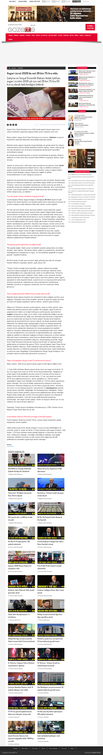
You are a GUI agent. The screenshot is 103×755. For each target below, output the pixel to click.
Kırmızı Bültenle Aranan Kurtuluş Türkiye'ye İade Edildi (81, 180)
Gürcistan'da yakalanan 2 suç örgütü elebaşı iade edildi (87, 90)
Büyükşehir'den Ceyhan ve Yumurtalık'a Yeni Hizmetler (86, 84)
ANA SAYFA (12, 1)
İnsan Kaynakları (53, 748)
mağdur (10, 314)
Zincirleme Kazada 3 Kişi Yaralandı (77, 201)
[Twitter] (11, 125)
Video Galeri (25, 748)
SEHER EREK (78, 131)
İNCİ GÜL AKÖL (78, 139)
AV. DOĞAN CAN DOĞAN (81, 123)
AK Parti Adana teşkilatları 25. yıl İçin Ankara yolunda (81, 199)
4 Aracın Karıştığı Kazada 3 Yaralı (77, 219)
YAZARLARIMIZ (22, 1)
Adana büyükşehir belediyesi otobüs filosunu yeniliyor (81, 215)
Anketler (15, 748)
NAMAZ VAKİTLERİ (35, 1)
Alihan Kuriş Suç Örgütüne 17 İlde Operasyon (87, 77)
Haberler (14, 68)
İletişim (72, 748)
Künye (43, 748)
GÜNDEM (20, 68)
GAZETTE (14, 752)
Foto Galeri (35, 748)
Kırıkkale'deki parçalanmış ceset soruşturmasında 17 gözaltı (86, 97)
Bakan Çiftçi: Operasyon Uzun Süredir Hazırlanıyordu (87, 71)
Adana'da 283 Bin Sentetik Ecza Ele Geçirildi (79, 208)
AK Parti (48, 199)
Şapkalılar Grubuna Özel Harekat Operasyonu (79, 174)
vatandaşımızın (51, 388)
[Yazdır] (35, 124)
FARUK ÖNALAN (78, 115)
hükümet (52, 137)
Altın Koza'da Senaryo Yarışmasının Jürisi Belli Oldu (87, 104)
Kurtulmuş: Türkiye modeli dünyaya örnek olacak (80, 213)
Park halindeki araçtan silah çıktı (76, 222)
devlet (61, 165)
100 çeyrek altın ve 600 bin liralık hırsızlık (78, 217)
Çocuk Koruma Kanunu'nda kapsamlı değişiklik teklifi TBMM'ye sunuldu (21, 738)
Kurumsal (64, 748)
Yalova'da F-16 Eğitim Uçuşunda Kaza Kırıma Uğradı (81, 210)
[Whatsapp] (16, 125)
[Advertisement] (51, 53)
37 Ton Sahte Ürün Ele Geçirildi (76, 203)
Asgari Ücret (10, 446)
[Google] (13, 125)
